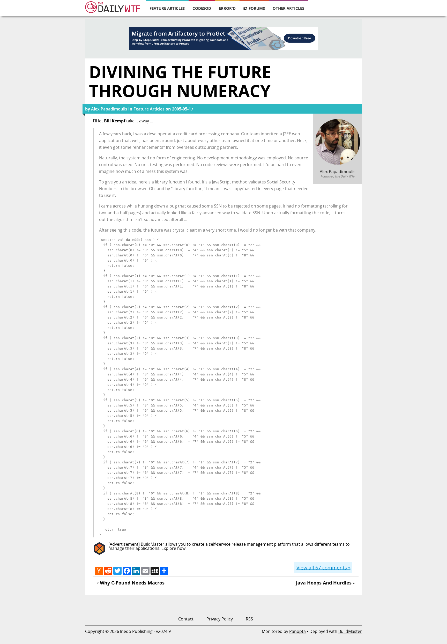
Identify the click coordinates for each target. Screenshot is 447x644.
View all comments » (323, 567)
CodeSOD (201, 8)
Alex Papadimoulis (109, 109)
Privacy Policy (219, 619)
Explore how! (174, 548)
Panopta (297, 631)
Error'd (227, 8)
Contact (185, 619)
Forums (257, 8)
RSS (249, 619)
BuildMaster (152, 544)
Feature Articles (167, 8)
